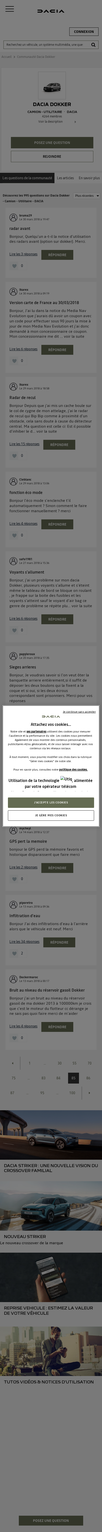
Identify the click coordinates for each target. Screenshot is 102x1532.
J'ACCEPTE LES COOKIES (51, 802)
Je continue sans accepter (79, 711)
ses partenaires (36, 731)
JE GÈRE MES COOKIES (51, 815)
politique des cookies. (73, 769)
